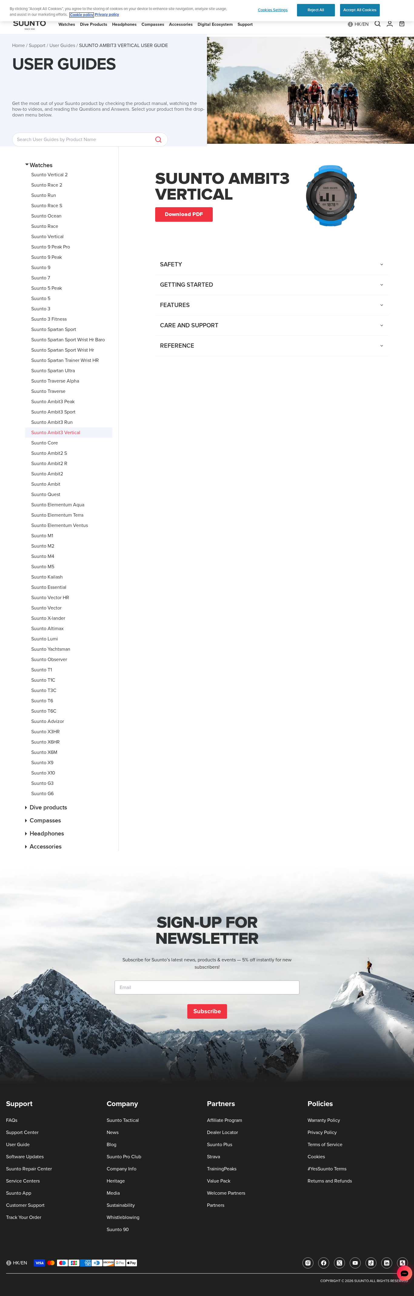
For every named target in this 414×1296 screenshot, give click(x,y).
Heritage (116, 1181)
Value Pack (218, 1181)
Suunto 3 (40, 308)
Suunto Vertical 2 (49, 174)
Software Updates (25, 1156)
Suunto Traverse (48, 391)
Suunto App (18, 1193)
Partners (215, 1205)
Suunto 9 (40, 267)
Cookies (316, 1156)
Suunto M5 (42, 566)
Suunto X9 (42, 762)
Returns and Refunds (330, 1181)
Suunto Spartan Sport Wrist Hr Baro (68, 339)
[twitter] (339, 1262)
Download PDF (184, 214)
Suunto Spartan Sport (53, 329)
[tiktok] (371, 1262)
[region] (207, 11)
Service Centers (23, 1181)
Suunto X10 (43, 773)
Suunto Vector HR (50, 597)
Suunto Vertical (47, 236)
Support (37, 45)
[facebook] (323, 1262)
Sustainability (121, 1205)
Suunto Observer (49, 659)
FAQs (11, 1120)
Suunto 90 (118, 1229)
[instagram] (307, 1262)
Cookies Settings (273, 10)
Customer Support (25, 1205)
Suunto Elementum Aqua (57, 504)
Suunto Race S (46, 205)
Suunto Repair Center (29, 1168)
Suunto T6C (43, 711)
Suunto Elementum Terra (57, 515)
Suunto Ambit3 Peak (53, 401)
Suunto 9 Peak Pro (50, 247)
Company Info (121, 1168)
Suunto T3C (43, 690)
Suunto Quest (45, 494)
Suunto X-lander (48, 618)
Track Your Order (23, 1217)
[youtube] (355, 1262)
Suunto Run (43, 195)
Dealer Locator (222, 1132)
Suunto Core (44, 442)
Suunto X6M (44, 752)
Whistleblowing (123, 1217)
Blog (111, 1144)
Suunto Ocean (46, 216)
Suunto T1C (43, 680)
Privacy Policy (322, 1132)
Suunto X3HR (45, 731)
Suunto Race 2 (46, 185)
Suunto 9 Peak (46, 257)
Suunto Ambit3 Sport (53, 412)
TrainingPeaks (221, 1168)
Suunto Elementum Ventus (59, 525)
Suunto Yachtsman (50, 649)
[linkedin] (386, 1262)
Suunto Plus (219, 1144)
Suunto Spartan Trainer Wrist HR (65, 360)
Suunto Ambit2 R (49, 463)
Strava (213, 1156)
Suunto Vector (46, 608)
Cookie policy (81, 15)
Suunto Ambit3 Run (52, 422)
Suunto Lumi (44, 638)
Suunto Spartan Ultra (53, 370)
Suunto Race (44, 226)
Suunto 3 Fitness (49, 319)
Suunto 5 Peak (46, 288)
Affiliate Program (224, 1120)
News (113, 1132)
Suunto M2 (42, 546)
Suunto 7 (40, 277)
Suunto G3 (42, 783)
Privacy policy (107, 15)
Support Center (22, 1132)
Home (18, 45)
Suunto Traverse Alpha (55, 381)
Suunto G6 (42, 793)
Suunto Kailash (47, 577)
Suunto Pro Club (124, 1156)
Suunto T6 (42, 700)
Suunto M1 (42, 535)
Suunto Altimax (47, 628)
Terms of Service (325, 1144)
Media (113, 1193)
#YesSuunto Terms (327, 1168)
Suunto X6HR (45, 742)
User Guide (18, 1144)
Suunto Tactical (123, 1120)
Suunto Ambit (45, 484)
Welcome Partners (226, 1193)
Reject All (316, 10)
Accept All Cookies (359, 10)
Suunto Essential (48, 587)
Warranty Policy (324, 1120)
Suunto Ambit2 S (49, 453)
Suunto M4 (42, 556)
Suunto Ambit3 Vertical (55, 432)
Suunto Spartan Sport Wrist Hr (62, 350)
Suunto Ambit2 (47, 473)
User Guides (62, 45)
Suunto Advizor (47, 721)
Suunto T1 (41, 669)
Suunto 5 (40, 298)
